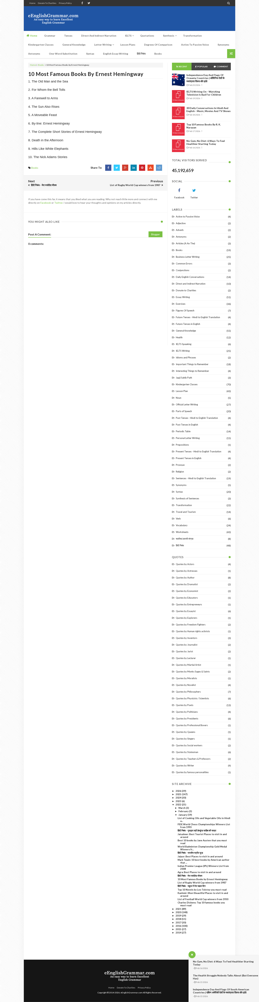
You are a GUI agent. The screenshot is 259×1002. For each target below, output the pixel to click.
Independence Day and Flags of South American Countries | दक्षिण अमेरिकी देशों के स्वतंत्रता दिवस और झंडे (221, 991)
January (183, 814)
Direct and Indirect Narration (190, 283)
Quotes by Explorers (186, 617)
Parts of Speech (184, 411)
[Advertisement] (167, 18)
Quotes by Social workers (189, 745)
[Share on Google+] (125, 167)
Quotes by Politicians (187, 711)
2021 (179, 909)
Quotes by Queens (185, 732)
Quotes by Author (185, 577)
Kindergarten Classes (187, 384)
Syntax (179, 491)
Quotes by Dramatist (187, 584)
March (182, 807)
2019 (179, 915)
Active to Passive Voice (188, 216)
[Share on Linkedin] (134, 167)
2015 (179, 929)
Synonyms (181, 485)
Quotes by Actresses (186, 570)
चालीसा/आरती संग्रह (184, 538)
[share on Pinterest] (142, 167)
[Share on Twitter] (117, 167)
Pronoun (180, 464)
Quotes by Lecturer (186, 658)
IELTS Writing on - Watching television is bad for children (203, 93)
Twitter (58, 202)
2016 (179, 925)
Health (179, 337)
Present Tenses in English (188, 458)
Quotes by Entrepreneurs (189, 604)
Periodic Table (183, 431)
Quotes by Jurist (184, 651)
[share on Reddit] (159, 167)
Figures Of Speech (185, 310)
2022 (179, 804)
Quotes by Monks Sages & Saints (193, 671)
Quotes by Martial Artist (188, 664)
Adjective (181, 223)
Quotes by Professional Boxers (192, 725)
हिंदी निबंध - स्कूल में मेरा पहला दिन (191, 886)
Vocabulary (181, 525)
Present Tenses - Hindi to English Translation (198, 451)
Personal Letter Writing (188, 438)
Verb (178, 518)
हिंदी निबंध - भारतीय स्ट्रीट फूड (190, 852)
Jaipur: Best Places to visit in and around (200, 856)
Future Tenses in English (188, 324)
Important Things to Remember (192, 364)
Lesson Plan (182, 391)
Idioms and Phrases (186, 357)
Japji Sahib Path (184, 377)
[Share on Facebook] (108, 167)
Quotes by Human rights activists (193, 631)
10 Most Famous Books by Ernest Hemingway (85, 74)
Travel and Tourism (186, 511)
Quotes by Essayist (186, 611)
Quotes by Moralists (186, 678)
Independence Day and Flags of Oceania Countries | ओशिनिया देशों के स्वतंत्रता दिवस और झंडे (205, 78)
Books (41, 65)
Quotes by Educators (187, 597)
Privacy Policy (65, 3)
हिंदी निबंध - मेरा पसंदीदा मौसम (190, 875)
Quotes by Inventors (186, 638)
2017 (179, 922)
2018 (179, 919)
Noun (178, 397)
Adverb (180, 230)
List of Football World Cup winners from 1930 (203, 899)
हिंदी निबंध (180, 545)
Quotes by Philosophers (188, 691)
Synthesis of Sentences (187, 498)
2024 (179, 797)
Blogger (155, 234)
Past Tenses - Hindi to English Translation (197, 417)
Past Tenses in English (187, 424)
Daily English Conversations (190, 277)
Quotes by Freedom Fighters (190, 624)
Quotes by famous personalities (192, 772)
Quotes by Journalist (186, 644)
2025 (179, 794)
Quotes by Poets (184, 705)
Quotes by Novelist (186, 685)
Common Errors (184, 263)
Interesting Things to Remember (192, 371)
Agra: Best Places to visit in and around (199, 872)
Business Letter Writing (187, 256)
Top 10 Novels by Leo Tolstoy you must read (202, 889)
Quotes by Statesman (187, 752)
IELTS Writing (183, 350)
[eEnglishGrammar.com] (53, 18)
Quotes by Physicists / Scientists (192, 698)
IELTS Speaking (183, 344)
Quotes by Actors (185, 564)
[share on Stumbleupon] (150, 167)
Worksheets (182, 532)
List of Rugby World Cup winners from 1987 (202, 882)
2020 (179, 912)
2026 (179, 791)
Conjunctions (182, 270)
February (183, 811)
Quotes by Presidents (187, 718)
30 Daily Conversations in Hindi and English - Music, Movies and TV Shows (208, 110)
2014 (179, 932)
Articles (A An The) (185, 243)
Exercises (180, 303)
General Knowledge (186, 330)
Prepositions (182, 444)
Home (32, 3)
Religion (180, 471)
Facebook (45, 202)
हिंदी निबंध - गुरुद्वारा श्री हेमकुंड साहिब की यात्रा (197, 830)
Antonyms (181, 236)
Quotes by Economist (187, 591)
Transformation (184, 505)
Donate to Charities (47, 3)
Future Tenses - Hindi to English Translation (198, 317)
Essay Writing (183, 297)
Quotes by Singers (185, 738)
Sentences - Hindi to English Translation (196, 478)
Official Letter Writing (187, 404)
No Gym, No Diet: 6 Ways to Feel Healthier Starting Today (205, 142)
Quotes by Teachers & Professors (193, 758)
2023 (179, 801)
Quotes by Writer (185, 765)
